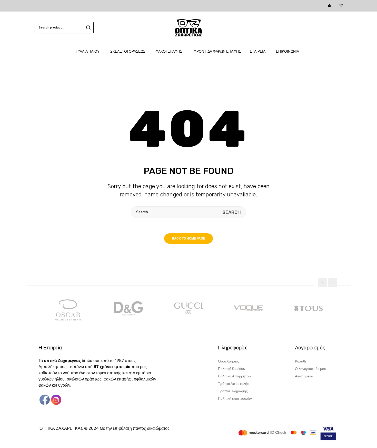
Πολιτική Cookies (231, 369)
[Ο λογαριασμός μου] (329, 6)
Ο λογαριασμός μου (310, 369)
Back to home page (188, 238)
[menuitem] (90, 51)
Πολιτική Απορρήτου (234, 376)
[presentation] (322, 282)
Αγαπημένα (304, 376)
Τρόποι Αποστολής (233, 384)
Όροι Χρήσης (228, 361)
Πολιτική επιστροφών (235, 398)
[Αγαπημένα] (341, 6)
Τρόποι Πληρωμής (233, 391)
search (87, 27)
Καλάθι (300, 361)
